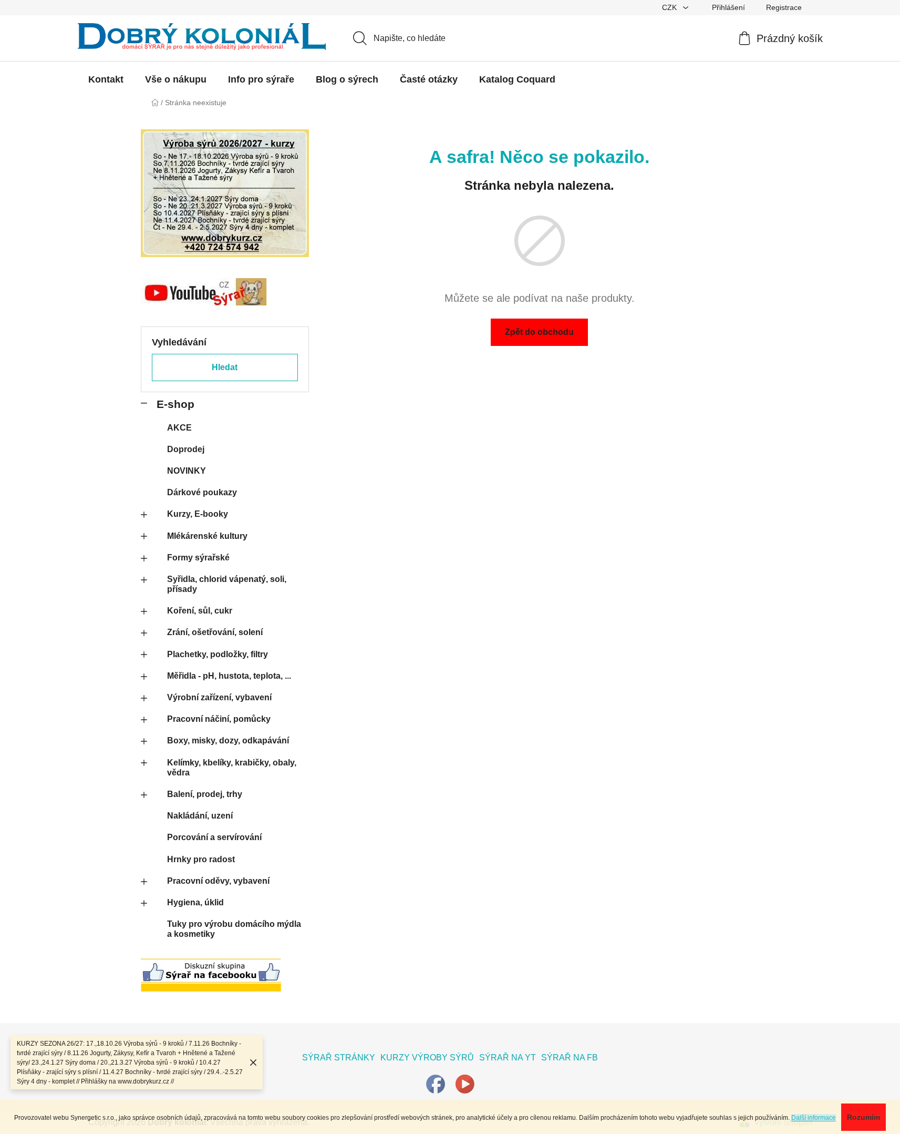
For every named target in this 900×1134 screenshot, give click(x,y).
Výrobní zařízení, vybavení (219, 697)
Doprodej (185, 449)
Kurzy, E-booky (197, 513)
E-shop (175, 404)
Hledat (224, 367)
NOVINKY (186, 470)
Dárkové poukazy (202, 492)
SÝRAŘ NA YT (507, 1057)
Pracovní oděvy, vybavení (218, 880)
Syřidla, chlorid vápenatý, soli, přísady (226, 584)
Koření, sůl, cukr (199, 610)
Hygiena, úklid (195, 902)
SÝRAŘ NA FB (569, 1057)
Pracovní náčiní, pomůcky (219, 718)
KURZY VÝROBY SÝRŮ (427, 1057)
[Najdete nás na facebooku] (435, 1083)
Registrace (784, 7)
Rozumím (863, 1117)
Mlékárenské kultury (207, 536)
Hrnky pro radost (201, 859)
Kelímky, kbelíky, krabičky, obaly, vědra (231, 767)
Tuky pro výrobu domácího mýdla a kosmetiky (234, 929)
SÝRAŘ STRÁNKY (338, 1057)
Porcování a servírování (214, 837)
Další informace (813, 1117)
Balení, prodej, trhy (204, 794)
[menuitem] (106, 79)
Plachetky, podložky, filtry (217, 654)
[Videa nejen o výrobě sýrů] (465, 1083)
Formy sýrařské (198, 557)
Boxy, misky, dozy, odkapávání (228, 740)
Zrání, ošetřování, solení (215, 632)
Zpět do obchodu (539, 332)
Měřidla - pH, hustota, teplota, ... (229, 675)
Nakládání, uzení (200, 815)
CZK (670, 7)
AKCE (179, 427)
